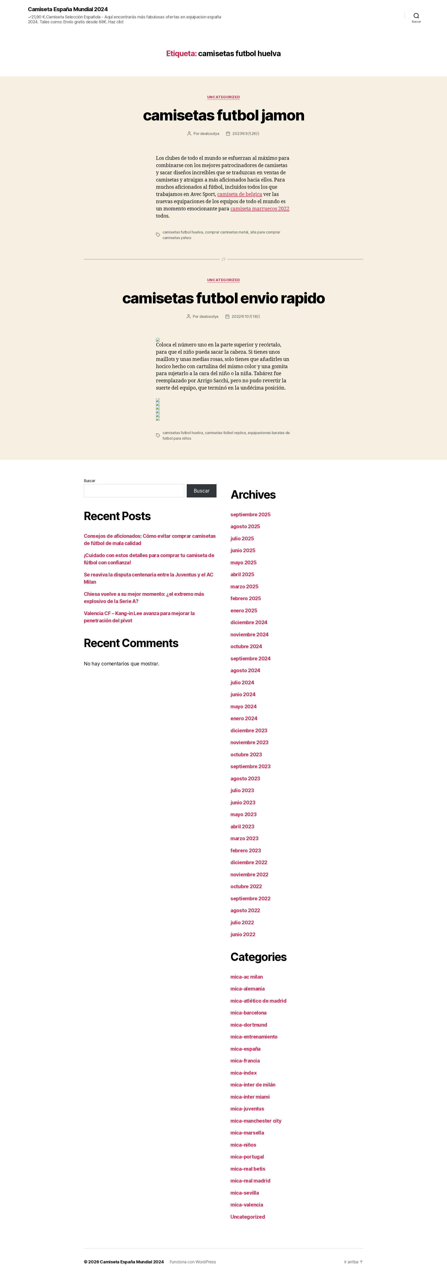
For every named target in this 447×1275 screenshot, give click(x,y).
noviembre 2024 (249, 635)
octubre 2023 (246, 754)
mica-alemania (247, 989)
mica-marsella (247, 1133)
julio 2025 (242, 539)
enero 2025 (243, 611)
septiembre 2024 (250, 658)
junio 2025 (242, 550)
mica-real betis (247, 1169)
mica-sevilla (244, 1193)
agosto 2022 (245, 910)
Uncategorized (223, 97)
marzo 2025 (244, 587)
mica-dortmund (248, 1025)
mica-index (243, 1073)
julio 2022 (242, 922)
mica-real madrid (250, 1181)
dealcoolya (209, 133)
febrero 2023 (245, 850)
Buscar (89, 480)
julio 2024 (242, 682)
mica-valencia (246, 1205)
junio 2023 (242, 802)
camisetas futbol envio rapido (223, 298)
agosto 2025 (245, 526)
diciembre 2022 (248, 862)
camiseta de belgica (239, 194)
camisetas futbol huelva (183, 232)
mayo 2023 (243, 814)
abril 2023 (242, 826)
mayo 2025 (243, 563)
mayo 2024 (243, 706)
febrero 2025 (245, 598)
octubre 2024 (246, 646)
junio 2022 (242, 934)
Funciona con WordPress (192, 1261)
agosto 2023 (245, 778)
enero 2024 (243, 718)
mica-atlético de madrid (258, 1001)
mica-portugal (247, 1157)
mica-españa (245, 1049)
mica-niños (243, 1145)
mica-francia (245, 1061)
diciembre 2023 (248, 730)
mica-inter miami (250, 1097)
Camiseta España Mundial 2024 (68, 9)
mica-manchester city (255, 1121)
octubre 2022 (246, 886)
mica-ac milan (246, 977)
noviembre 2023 (249, 742)
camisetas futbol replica (225, 432)
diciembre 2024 (249, 622)
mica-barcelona (248, 1013)
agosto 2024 (245, 670)
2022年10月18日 (246, 316)
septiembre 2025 (250, 515)
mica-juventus (247, 1109)
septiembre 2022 (250, 898)
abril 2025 (242, 574)
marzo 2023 (244, 838)
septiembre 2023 (250, 766)
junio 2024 (242, 694)
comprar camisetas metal (226, 232)
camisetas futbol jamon (223, 115)
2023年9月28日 (245, 133)
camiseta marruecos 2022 (259, 209)
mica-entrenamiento (254, 1037)
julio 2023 (242, 790)
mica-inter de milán (252, 1085)
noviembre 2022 (249, 874)
